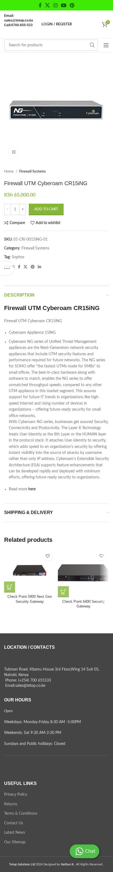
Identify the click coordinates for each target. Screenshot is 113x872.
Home (9, 171)
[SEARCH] (92, 45)
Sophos (18, 257)
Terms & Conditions (20, 814)
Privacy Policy (15, 794)
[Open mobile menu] (106, 45)
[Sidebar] (7, 268)
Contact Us (13, 823)
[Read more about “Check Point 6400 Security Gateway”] (63, 591)
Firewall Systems (32, 171)
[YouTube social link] (63, 5)
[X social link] (47, 5)
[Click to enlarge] (13, 152)
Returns (10, 804)
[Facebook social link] (40, 5)
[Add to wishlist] (47, 556)
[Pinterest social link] (72, 5)
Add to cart (46, 209)
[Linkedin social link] (39, 266)
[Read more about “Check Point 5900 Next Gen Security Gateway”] (9, 587)
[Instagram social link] (55, 5)
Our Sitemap (15, 842)
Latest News (14, 833)
